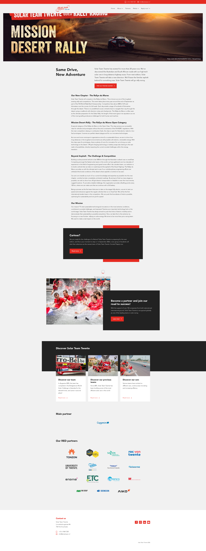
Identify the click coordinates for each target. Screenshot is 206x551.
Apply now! (144, 8)
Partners (128, 8)
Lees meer (116, 319)
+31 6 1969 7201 (131, 2)
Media (135, 8)
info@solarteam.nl (145, 2)
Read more (75, 251)
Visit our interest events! (105, 86)
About (119, 8)
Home (113, 8)
